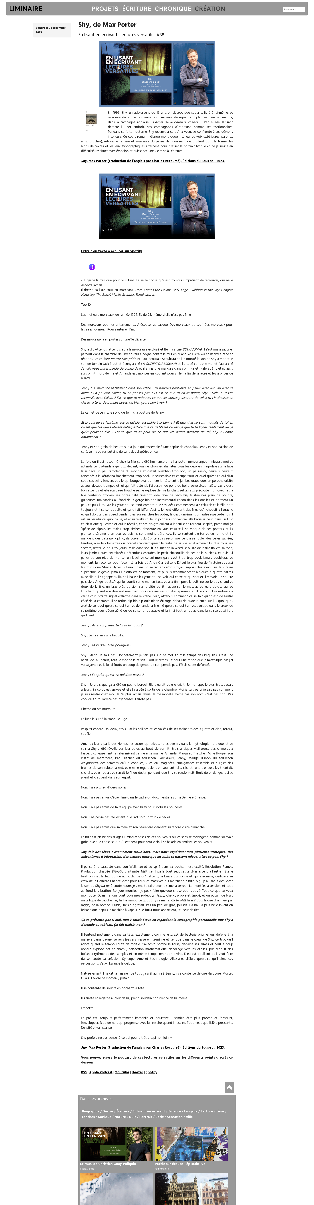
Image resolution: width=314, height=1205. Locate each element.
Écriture (136, 8)
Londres (88, 1117)
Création (210, 8)
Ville (189, 1117)
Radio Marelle (87, 1169)
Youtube (122, 1072)
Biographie (90, 1111)
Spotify (151, 1072)
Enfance (174, 1111)
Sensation (175, 1117)
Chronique (173, 8)
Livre (220, 1111)
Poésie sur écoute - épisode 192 (180, 1164)
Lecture (207, 1111)
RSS (84, 1072)
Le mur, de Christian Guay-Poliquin (108, 1164)
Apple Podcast (100, 1072)
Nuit (132, 1117)
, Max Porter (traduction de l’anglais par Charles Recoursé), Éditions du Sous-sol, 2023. (153, 161)
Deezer (137, 1072)
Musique (104, 1117)
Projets (104, 8)
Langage (191, 1111)
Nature (120, 1117)
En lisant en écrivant (149, 1111)
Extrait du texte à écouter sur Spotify (111, 251)
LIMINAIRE (25, 9)
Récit (160, 1117)
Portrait (145, 1117)
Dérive (108, 1111)
